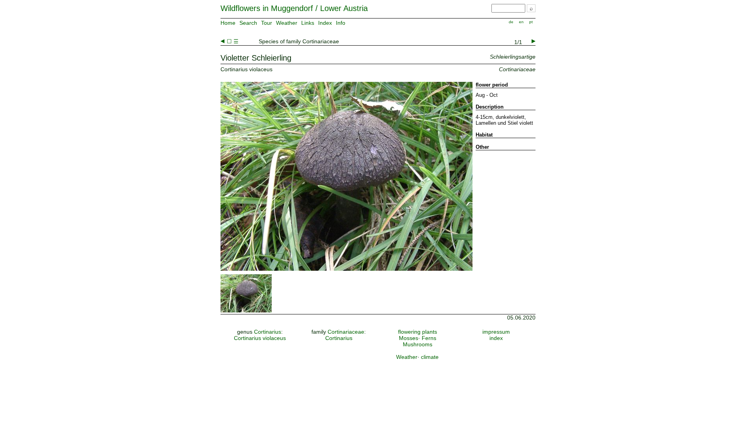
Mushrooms (417, 344)
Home (227, 23)
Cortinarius (267, 332)
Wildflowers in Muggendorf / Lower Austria (294, 8)
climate (430, 357)
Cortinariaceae (346, 332)
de (511, 22)
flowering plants (417, 332)
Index (325, 23)
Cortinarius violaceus (260, 338)
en (521, 22)
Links (307, 23)
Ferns (429, 338)
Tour (266, 23)
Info (340, 23)
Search (248, 23)
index (496, 338)
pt (531, 22)
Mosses (408, 338)
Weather (286, 23)
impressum (496, 332)
